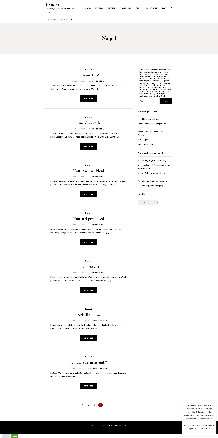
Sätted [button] (6, 436)
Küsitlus (99, 8)
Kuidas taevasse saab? (89, 362)
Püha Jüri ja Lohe (145, 144)
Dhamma (52, 4)
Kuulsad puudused (88, 218)
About (139, 8)
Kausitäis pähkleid (88, 170)
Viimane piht (143, 140)
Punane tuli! (88, 75)
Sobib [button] (14, 436)
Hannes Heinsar (99, 81)
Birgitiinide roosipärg (157, 160)
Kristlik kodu (88, 314)
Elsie (108, 426)
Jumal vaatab (88, 122)
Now (164, 8)
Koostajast (151, 8)
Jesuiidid (111, 8)
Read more (88, 98)
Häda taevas (88, 266)
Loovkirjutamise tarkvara (148, 119)
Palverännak (125, 8)
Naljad (88, 8)
